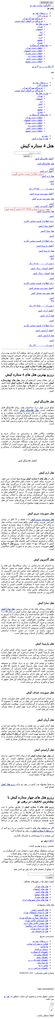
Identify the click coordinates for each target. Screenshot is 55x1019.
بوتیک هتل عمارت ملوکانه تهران (33, 918)
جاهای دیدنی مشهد (34, 61)
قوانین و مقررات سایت (37, 944)
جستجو (27, 156)
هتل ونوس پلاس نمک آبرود (36, 923)
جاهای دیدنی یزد (35, 56)
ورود (34, 66)
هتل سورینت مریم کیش (42, 519)
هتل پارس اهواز (41, 915)
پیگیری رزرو (45, 66)
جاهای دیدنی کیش (34, 59)
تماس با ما (43, 965)
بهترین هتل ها (42, 24)
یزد (41, 32)
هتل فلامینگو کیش (29, 410)
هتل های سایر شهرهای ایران (35, 900)
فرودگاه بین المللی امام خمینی (28, 21)
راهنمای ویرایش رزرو (38, 968)
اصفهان (39, 29)
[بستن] (53, 78)
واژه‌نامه (44, 946)
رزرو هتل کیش (8, 784)
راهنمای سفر (42, 957)
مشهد (40, 40)
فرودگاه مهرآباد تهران (33, 18)
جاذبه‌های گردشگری (38, 45)
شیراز (40, 42)
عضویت (50, 877)
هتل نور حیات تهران (39, 928)
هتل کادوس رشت (40, 910)
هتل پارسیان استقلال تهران (35, 912)
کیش (40, 34)
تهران (40, 26)
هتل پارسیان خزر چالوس (36, 926)
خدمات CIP (43, 16)
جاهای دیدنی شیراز (34, 53)
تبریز (40, 37)
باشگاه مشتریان (40, 954)
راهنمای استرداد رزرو (38, 960)
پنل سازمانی (42, 962)
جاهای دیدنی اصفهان (33, 51)
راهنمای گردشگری (39, 952)
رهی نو (7, 996)
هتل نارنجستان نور (39, 931)
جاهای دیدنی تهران (34, 48)
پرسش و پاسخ (41, 949)
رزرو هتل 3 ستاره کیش (43, 830)
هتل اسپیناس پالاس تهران (36, 920)
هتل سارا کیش (8, 609)
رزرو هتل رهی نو (40, 13)
